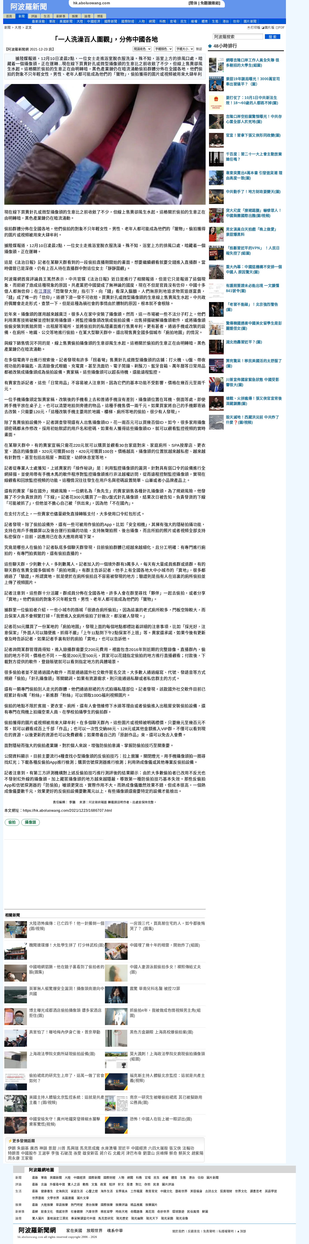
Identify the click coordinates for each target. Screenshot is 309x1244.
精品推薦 (137, 1204)
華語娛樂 (62, 1204)
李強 (55, 1153)
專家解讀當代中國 (83, 1218)
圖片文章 (83, 1198)
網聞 (152, 21)
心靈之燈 (92, 1191)
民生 (184, 21)
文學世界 (53, 1198)
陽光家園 (167, 1218)
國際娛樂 (107, 1204)
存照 (147, 1184)
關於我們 (178, 1231)
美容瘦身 (196, 1191)
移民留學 (107, 1211)
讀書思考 (256, 1191)
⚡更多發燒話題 (21, 1141)
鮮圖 (205, 1211)
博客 (100, 16)
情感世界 (62, 1211)
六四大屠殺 (158, 1148)
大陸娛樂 (47, 1204)
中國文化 (166, 1191)
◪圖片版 (267, 27)
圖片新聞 (213, 1177)
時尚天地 (122, 1211)
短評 (112, 1184)
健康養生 (47, 1191)
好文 (121, 1184)
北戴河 (119, 1153)
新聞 (22, 16)
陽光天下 (152, 1218)
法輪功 (188, 1148)
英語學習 (271, 1191)
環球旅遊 (178, 1211)
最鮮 (35, 1211)
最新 (38, 21)
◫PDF (280, 27)
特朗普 (14, 1153)
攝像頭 (30, 822)
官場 (173, 21)
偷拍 (12, 822)
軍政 (52, 21)
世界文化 (241, 1191)
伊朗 (12, 1148)
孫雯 (77, 1153)
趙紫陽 (198, 1153)
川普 (62, 1148)
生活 (47, 16)
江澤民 (44, 291)
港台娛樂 (92, 1204)
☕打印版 (254, 27)
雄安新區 (90, 1153)
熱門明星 (77, 1204)
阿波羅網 (95, 802)
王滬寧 (44, 1153)
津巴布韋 (134, 1153)
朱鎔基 (23, 1148)
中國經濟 (93, 21)
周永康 (14, 1158)
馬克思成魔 (90, 1148)
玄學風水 (122, 1191)
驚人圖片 (38, 1218)
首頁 (9, 16)
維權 (194, 21)
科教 (162, 21)
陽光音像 (182, 1218)
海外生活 (107, 1191)
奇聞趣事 (137, 1211)
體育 (205, 21)
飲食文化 (47, 1211)
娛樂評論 (122, 1204)
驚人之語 (74, 1184)
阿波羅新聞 (28, 7)
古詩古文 (211, 1191)
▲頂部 (241, 1231)
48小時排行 (225, 45)
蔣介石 (106, 1153)
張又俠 (175, 1148)
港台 (226, 21)
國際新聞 (110, 21)
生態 (215, 21)
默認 (199, 49)
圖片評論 (168, 1184)
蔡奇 (173, 1153)
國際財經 (127, 21)
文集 (94, 1184)
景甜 (52, 1148)
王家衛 (27, 1158)
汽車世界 (92, 1211)
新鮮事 (61, 16)
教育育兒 (151, 1191)
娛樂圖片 (151, 1204)
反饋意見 (194, 1231)
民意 (156, 1184)
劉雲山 (149, 1153)
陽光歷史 (122, 1218)
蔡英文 (184, 1153)
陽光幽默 (137, 1218)
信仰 (236, 21)
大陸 (80, 21)
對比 (138, 1184)
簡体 (193, 3)
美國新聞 (66, 21)
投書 (130, 1184)
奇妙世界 (163, 1211)
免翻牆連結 (209, 3)
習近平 (124, 1148)
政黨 (103, 1184)
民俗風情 (193, 1211)
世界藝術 (38, 1198)
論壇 (87, 16)
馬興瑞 (73, 1148)
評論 (34, 16)
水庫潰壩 (109, 1148)
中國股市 (29, 1153)
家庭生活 (77, 1191)
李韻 (72, 802)
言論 (44, 1184)
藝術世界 (181, 1191)
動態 (86, 1184)
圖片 (250, 21)
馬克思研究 (106, 1218)
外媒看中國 (57, 1184)
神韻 (43, 1148)
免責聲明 (209, 1231)
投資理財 (226, 1191)
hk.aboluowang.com (91, 3)
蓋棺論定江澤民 (58, 1218)
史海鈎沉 (62, 1191)
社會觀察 (77, 1211)
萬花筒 (150, 1211)
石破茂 (66, 1153)
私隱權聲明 (226, 1231)
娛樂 (75, 16)
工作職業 (137, 1191)
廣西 (34, 1148)
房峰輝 (162, 1153)
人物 (141, 21)
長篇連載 (68, 1198)
